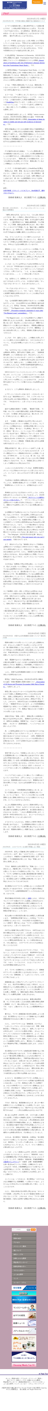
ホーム (8, 1378)
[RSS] (33, 1229)
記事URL (42, 197)
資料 (29, 898)
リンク (16, 1384)
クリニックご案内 (35, 1378)
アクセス (24, 1378)
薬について (11, 1380)
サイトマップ (39, 1384)
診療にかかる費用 (33, 1380)
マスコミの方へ (38, 1382)
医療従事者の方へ (25, 1382)
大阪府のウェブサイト (11, 1162)
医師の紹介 (16, 1378)
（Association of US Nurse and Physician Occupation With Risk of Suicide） (24, 684)
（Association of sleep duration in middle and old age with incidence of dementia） (24, 121)
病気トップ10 (21, 1380)
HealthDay (10, 102)
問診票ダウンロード (10, 1382)
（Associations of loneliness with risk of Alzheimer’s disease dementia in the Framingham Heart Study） (24, 62)
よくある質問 (8, 1384)
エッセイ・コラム (27, 1384)
